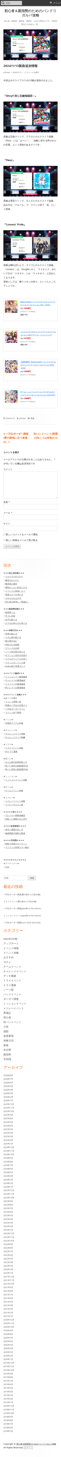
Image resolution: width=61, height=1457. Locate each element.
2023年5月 (8, 1215)
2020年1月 (8, 1359)
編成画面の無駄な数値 (15, 833)
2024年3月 (8, 1179)
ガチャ (7, 962)
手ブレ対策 (10, 616)
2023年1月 (8, 1229)
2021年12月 (8, 1276)
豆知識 (7, 1059)
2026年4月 (8, 1089)
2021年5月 (8, 1301)
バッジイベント (12, 994)
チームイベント (12, 966)
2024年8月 (8, 1161)
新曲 (32, 418)
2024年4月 (8, 1176)
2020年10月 (8, 1326)
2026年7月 (8, 1079)
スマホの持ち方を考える (16, 623)
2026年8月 (8, 1075)
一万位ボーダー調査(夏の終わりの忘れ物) (21, 894)
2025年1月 (8, 1143)
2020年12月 (8, 1319)
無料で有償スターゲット (16, 843)
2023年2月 (8, 1226)
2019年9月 (8, 1373)
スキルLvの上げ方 (13, 598)
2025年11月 (8, 1107)
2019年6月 (8, 1384)
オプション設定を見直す (16, 655)
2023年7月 (8, 1208)
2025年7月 (8, 1122)
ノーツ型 (8, 989)
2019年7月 (8, 1380)
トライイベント (12, 980)
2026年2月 (8, 1096)
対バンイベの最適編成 (15, 687)
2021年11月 (8, 1280)
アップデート (11, 943)
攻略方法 (8, 1040)
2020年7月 (8, 1337)
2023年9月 (8, 1201)
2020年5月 (8, 1344)
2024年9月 (8, 1158)
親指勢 (7, 1054)
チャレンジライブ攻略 (15, 733)
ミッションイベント (14, 1003)
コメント (7, 469)
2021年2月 (8, 1312)
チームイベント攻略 (14, 790)
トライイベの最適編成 (15, 684)
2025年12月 (8, 1104)
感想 (6, 1031)
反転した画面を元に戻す (16, 819)
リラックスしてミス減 (15, 662)
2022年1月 (8, 1273)
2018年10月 (8, 1413)
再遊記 (7, 1012)
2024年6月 (8, 1168)
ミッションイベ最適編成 (16, 676)
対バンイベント (12, 1022)
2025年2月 (8, 1140)
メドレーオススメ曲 (14, 804)
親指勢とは (10, 612)
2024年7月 (8, 1165)
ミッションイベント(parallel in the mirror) (22, 915)
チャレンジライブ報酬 (15, 737)
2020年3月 (8, 1352)
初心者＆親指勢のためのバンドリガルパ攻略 (30, 13)
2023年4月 (8, 1219)
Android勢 (10, 939)
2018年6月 (8, 1427)
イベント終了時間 (13, 712)
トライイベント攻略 (14, 748)
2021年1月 (8, 1316)
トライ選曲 (9, 985)
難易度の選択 (11, 583)
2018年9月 (8, 1416)
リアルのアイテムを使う (16, 659)
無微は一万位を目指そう (16, 705)
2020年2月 (8, 1355)
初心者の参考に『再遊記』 (17, 601)
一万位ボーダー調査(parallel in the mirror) (22, 908)
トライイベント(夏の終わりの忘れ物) (19, 901)
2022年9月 (8, 1244)
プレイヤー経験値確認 (15, 815)
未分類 (7, 1049)
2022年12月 (8, 1233)
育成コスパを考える (14, 594)
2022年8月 (8, 1247)
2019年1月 (8, 1402)
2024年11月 (8, 1150)
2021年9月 (8, 1287)
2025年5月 (8, 1129)
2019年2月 (8, 1398)
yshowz (6, 72)
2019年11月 (8, 1366)
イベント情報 (11, 948)
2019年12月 (8, 1362)
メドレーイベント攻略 (15, 801)
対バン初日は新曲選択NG (16, 765)
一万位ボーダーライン (15, 709)
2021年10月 (8, 1283)
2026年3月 (8, 1093)
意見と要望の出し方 (14, 829)
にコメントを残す (31, 72)
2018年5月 (8, 1431)
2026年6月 (8, 1082)
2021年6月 (8, 1298)
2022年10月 (8, 1240)
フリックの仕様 (12, 648)
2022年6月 (8, 1255)
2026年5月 (8, 1086)
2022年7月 (8, 1251)
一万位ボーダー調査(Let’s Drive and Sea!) (22, 922)
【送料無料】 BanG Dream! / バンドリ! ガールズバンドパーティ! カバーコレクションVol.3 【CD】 (38, 365)
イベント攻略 (11, 952)
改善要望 (8, 1036)
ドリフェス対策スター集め (17, 847)
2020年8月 (8, 1334)
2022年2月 (8, 1269)
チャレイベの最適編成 (15, 680)
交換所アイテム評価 (14, 723)
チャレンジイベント (14, 971)
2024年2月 (8, 1183)
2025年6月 (8, 1125)
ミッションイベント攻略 (16, 780)
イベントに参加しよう (15, 591)
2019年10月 (8, 1370)
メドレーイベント (13, 1008)
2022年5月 (8, 1258)
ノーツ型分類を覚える (15, 651)
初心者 (7, 1017)
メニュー (57, 2)
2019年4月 (8, 1391)
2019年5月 (8, 1388)
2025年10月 (8, 1111)
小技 (6, 1026)
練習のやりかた (12, 580)
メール (7, 512)
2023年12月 (8, 1190)
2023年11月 (8, 1194)
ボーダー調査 (11, 999)
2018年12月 (8, 1406)
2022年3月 (8, 1265)
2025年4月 (8, 1132)
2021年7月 (8, 1294)
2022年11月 (8, 1237)
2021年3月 (8, 1308)
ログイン (28, 1447)
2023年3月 (8, 1222)
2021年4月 (8, 1305)
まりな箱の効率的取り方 (16, 762)
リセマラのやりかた (14, 576)
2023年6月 (8, 1211)
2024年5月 (8, 1172)
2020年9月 (8, 1330)
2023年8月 (8, 1204)
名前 (6, 502)
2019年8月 (8, 1377)
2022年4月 (8, 1262)
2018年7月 (8, 1423)
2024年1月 (8, 1186)
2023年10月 (8, 1197)
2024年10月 (8, 1154)
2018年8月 (8, 1420)
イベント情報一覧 (13, 701)
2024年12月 (8, 1147)
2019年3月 (8, 1395)
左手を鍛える (11, 619)
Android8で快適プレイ (15, 666)
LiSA (7, 867)
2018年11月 (8, 1409)
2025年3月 (8, 1136)
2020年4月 (8, 1348)
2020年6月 (8, 1341)
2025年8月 (8, 1118)
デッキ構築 (9, 976)
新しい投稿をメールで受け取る (22, 540)
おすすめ (8, 957)
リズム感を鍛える (13, 637)
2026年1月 (8, 1100)
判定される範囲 (12, 644)
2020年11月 (8, 1323)
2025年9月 (8, 1114)
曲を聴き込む (11, 641)
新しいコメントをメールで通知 (22, 534)
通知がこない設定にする (16, 587)
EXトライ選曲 (11, 751)
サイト (6, 523)
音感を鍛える (11, 633)
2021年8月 (8, 1291)
